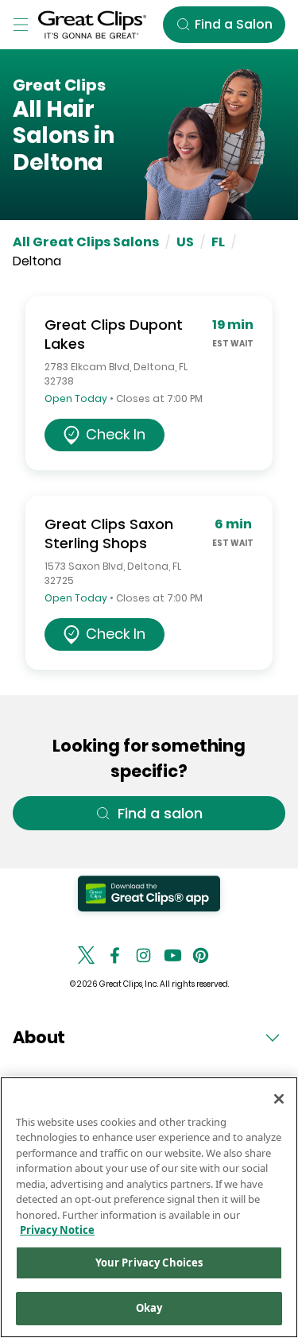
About (39, 1037)
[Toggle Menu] (21, 24)
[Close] (278, 1098)
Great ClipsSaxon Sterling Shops (109, 533)
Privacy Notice (57, 1230)
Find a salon (160, 813)
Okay (149, 1308)
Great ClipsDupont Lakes (114, 334)
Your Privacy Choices (149, 1262)
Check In (115, 434)
